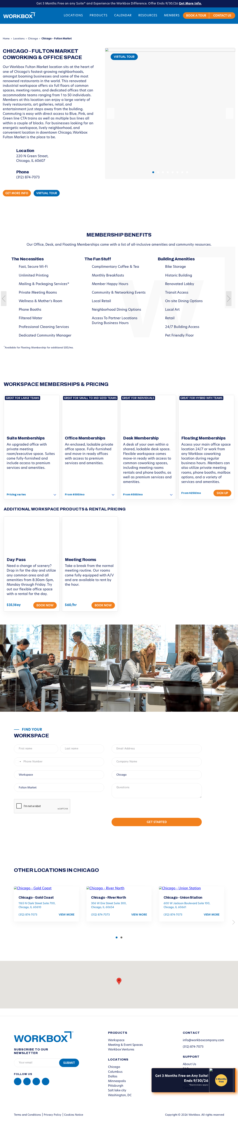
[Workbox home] (41, 1036)
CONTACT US (222, 15)
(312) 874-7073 (28, 177)
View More (66, 915)
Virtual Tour (124, 57)
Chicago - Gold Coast (36, 897)
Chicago (33, 39)
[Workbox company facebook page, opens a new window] (27, 1081)
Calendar (123, 15)
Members (172, 15)
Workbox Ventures (121, 1049)
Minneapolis (117, 1081)
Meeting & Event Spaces (125, 1045)
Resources (147, 15)
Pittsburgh (115, 1085)
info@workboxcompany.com (203, 1040)
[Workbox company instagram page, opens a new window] (36, 1081)
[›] (229, 113)
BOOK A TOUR (196, 15)
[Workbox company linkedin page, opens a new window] (17, 1081)
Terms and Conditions (27, 1115)
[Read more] (55, 495)
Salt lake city (117, 1090)
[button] (153, 172)
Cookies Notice (73, 1115)
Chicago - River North (108, 897)
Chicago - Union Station (183, 897)
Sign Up (222, 493)
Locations (73, 15)
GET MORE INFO (16, 193)
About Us (189, 1064)
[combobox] (18, 762)
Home (6, 39)
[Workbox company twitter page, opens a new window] (45, 1081)
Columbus (115, 1072)
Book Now (45, 605)
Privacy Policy (52, 1115)
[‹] (110, 113)
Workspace (116, 1040)
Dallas (112, 1076)
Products (98, 15)
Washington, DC (120, 1095)
